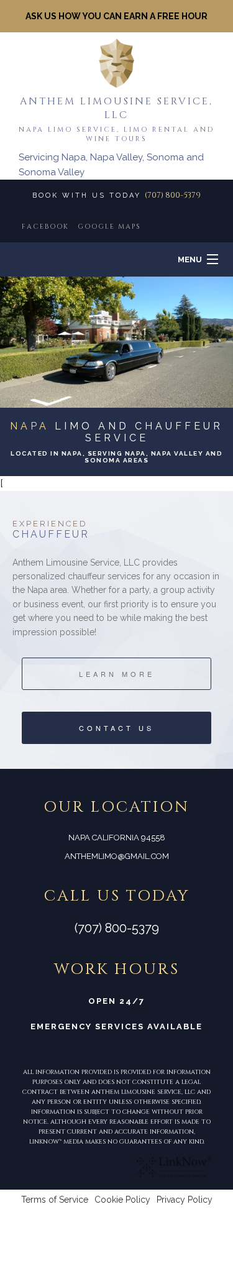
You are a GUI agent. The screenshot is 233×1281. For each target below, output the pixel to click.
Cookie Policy (122, 1200)
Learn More (117, 674)
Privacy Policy (184, 1200)
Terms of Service (54, 1200)
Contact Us (116, 728)
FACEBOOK (45, 226)
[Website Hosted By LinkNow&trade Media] (174, 1166)
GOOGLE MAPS (109, 226)
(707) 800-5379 (173, 195)
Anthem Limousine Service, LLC (116, 108)
